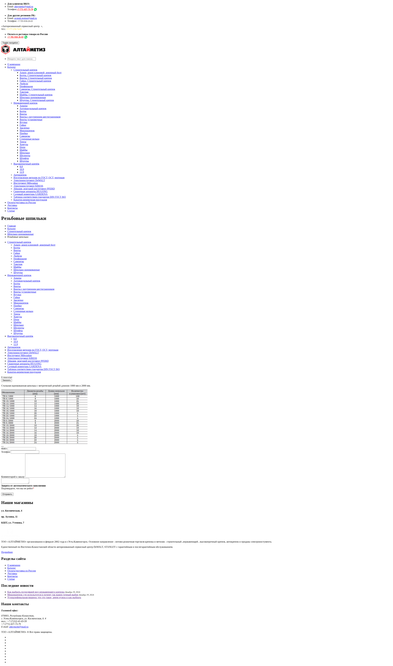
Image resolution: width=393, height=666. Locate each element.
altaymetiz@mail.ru (23, 6)
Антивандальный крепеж (33, 108)
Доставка (12, 205)
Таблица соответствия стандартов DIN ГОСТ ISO (40, 197)
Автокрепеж (20, 175)
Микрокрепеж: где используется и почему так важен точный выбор (42, 594)
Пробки (24, 133)
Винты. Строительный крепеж (36, 78)
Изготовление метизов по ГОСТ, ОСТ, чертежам (39, 177)
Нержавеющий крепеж (25, 103)
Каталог (11, 67)
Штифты (24, 158)
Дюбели (24, 83)
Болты (23, 111)
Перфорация (26, 86)
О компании (13, 64)
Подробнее (7, 552)
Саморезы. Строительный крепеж (37, 89)
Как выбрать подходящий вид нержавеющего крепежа (35, 592)
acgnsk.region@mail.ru (25, 18)
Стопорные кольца (29, 139)
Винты (23, 114)
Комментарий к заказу (13, 476)
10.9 (22, 169)
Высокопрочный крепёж (26, 163)
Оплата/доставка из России (21, 202)
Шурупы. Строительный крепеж (37, 100)
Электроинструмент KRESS (28, 186)
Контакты (12, 208)
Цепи (22, 147)
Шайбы (23, 150)
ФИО (4, 448)
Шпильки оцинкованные (33, 97)
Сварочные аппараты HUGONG (31, 191)
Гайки (23, 125)
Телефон (5, 452)
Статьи (11, 210)
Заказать (6, 380)
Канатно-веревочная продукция (30, 199)
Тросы (23, 141)
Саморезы (25, 136)
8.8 (21, 166)
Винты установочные (31, 119)
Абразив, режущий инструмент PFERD (34, 188)
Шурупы (24, 161)
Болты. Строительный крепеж (35, 75)
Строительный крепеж (25, 69)
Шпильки (25, 152)
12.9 (22, 172)
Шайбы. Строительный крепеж (36, 94)
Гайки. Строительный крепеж (35, 81)
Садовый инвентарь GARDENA (31, 194)
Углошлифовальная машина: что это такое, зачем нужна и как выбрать (44, 597)
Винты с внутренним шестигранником (40, 116)
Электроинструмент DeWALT (29, 180)
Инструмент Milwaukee (26, 183)
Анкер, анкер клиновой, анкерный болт (41, 72)
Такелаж (24, 92)
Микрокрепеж (27, 130)
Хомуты (24, 144)
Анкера (23, 105)
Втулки (23, 122)
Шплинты (25, 155)
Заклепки (24, 128)
